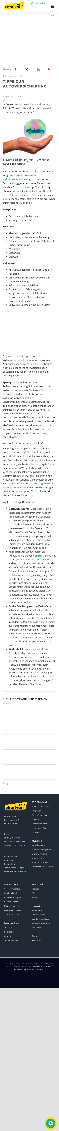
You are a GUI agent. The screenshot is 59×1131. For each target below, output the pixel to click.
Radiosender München (41, 966)
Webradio (41, 969)
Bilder (34, 893)
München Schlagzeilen (41, 849)
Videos (35, 897)
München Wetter (39, 858)
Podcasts (36, 889)
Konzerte (8, 936)
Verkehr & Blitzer (11, 901)
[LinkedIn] (37, 70)
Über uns (36, 819)
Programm (36, 810)
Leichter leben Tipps (40, 919)
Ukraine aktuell (10, 893)
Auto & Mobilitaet (11, 914)
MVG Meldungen (11, 906)
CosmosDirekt (41, 555)
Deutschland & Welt (12, 910)
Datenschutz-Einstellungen (15, 871)
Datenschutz (9, 864)
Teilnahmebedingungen (14, 867)
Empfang (35, 832)
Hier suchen (37, 940)
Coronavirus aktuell (12, 889)
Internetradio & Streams (42, 806)
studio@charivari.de (12, 837)
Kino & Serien (37, 910)
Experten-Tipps (38, 914)
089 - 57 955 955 (18, 841)
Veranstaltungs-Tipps (41, 923)
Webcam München (40, 862)
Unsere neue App (39, 828)
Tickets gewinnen (11, 940)
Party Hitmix (9, 932)
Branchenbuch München (42, 866)
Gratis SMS (36, 927)
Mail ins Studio (10, 856)
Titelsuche (8, 927)
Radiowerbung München (24, 969)
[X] (26, 70)
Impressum (9, 860)
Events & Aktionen (39, 815)
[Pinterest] (48, 70)
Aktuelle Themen (39, 845)
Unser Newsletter (39, 823)
